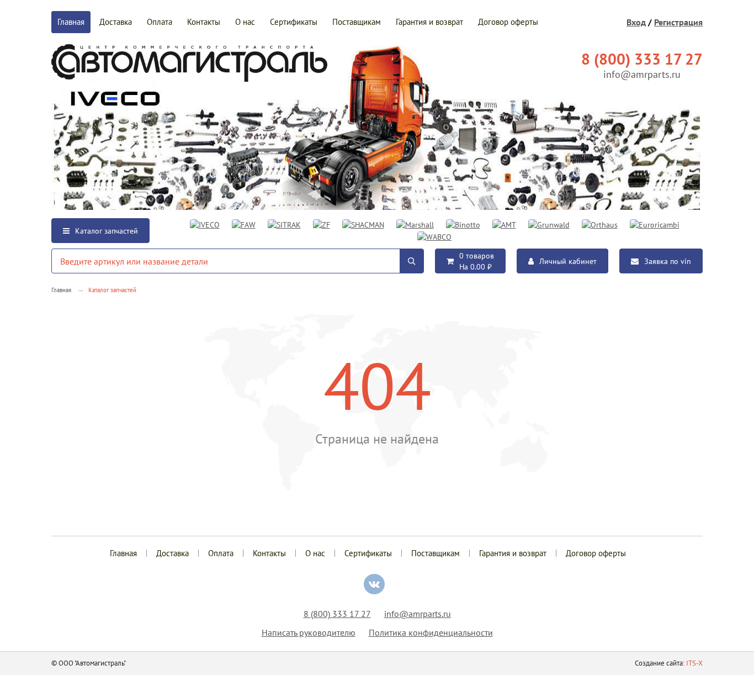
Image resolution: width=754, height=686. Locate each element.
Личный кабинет (568, 261)
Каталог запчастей (106, 231)
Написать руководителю (308, 632)
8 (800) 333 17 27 (337, 613)
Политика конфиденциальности (431, 632)
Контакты (203, 22)
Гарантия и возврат (429, 22)
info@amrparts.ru (642, 74)
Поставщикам (356, 22)
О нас (245, 22)
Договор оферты (508, 22)
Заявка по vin (667, 261)
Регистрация (678, 22)
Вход (636, 22)
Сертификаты (293, 22)
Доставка (115, 22)
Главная (70, 22)
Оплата (159, 22)
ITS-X (694, 663)
